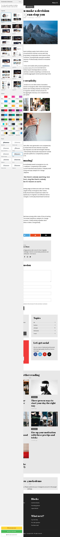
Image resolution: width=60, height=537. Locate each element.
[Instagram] (49, 354)
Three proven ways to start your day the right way (43, 403)
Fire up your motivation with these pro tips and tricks (43, 435)
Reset (20, 1)
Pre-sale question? (12, 534)
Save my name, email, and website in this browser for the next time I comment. (28, 304)
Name (11, 284)
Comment (11, 269)
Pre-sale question (35, 522)
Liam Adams (25, 247)
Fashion (36, 325)
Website (11, 297)
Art (34, 322)
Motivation (30, 6)
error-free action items (25, 68)
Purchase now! (35, 525)
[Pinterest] (45, 354)
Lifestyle (36, 328)
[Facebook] (35, 354)
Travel (35, 333)
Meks (24, 533)
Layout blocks (34, 508)
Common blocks (35, 502)
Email (11, 290)
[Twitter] (40, 354)
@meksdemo (34, 481)
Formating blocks (35, 505)
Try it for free (34, 519)
